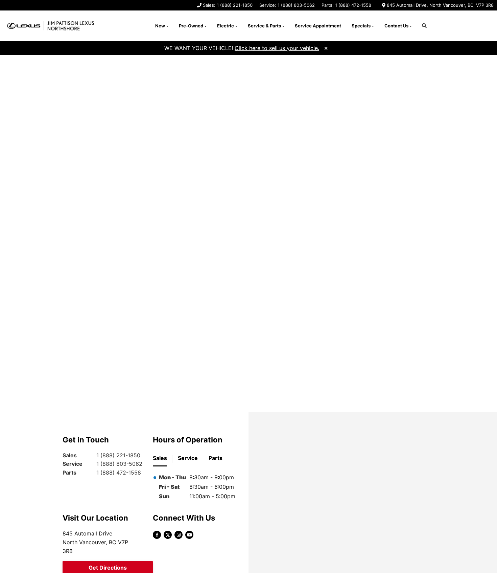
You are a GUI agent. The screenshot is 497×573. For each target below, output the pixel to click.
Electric (225, 25)
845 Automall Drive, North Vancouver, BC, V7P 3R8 (440, 5)
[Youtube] (189, 535)
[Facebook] (157, 535)
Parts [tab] (215, 458)
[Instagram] (178, 535)
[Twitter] (168, 535)
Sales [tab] (160, 458)
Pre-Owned (191, 25)
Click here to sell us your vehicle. (277, 48)
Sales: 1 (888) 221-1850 (228, 5)
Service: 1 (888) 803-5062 (287, 5)
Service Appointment (318, 25)
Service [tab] (188, 458)
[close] (326, 47)
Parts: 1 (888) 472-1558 (346, 5)
